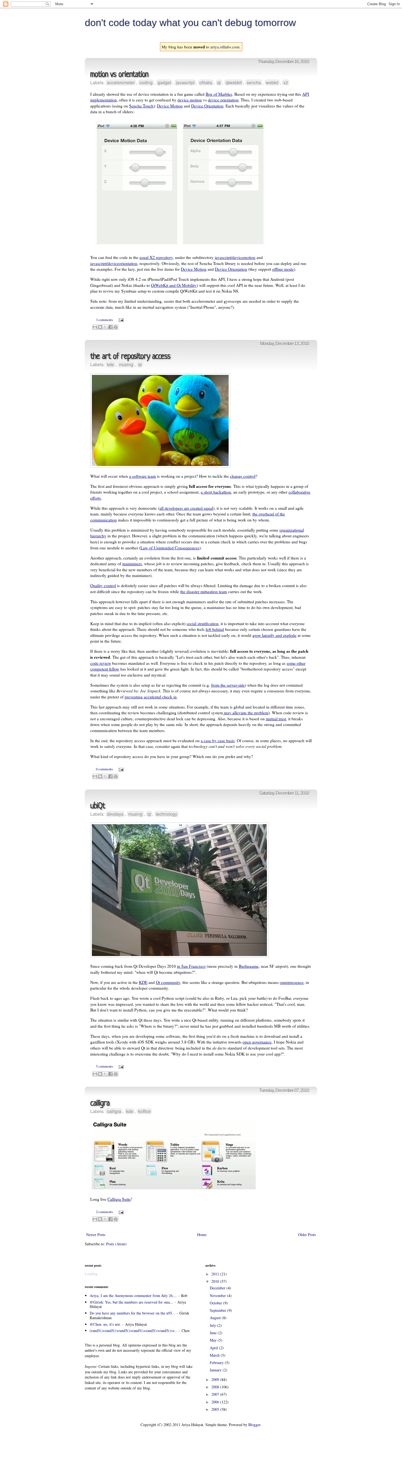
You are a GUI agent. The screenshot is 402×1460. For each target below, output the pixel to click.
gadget (164, 82)
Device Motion (170, 106)
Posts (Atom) (116, 1243)
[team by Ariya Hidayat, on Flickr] (160, 466)
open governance (257, 1042)
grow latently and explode (274, 635)
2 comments (104, 1212)
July (213, 1325)
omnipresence (292, 982)
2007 (215, 1394)
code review (100, 663)
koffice (144, 1111)
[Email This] (95, 327)
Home (201, 1234)
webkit (272, 82)
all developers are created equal (186, 508)
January (216, 1369)
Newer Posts (95, 1234)
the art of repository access (130, 356)
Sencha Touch (141, 106)
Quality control (103, 585)
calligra (99, 1103)
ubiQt (97, 806)
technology (166, 814)
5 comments (104, 1066)
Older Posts (307, 1234)
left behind (215, 629)
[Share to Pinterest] (115, 327)
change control (242, 476)
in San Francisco (191, 966)
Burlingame (249, 966)
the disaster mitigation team (203, 591)
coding (146, 82)
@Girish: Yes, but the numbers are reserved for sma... (131, 1302)
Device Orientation (207, 106)
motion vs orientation (119, 74)
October (216, 1302)
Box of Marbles (219, 94)
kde (110, 364)
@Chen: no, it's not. (105, 1324)
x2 (285, 82)
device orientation (223, 100)
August (216, 1317)
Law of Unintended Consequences (170, 547)
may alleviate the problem (245, 712)
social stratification (203, 623)
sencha (254, 82)
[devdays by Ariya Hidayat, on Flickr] (179, 956)
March (215, 1355)
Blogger (254, 1424)
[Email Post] (120, 319)
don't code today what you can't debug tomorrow (190, 22)
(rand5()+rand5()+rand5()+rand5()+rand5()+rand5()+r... (133, 1330)
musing (126, 364)
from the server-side (228, 685)
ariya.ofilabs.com (225, 46)
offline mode (283, 269)
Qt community (168, 982)
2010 (215, 1281)
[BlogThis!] (100, 327)
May (214, 1340)
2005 (215, 1409)
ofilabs (205, 82)
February (217, 1362)
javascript (185, 82)
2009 (215, 1379)
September (218, 1310)
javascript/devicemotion (235, 257)
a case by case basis (218, 740)
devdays (115, 814)
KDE (143, 982)
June (214, 1332)
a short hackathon (216, 492)
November (218, 1295)
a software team (142, 476)
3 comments (104, 319)
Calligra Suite (119, 1199)
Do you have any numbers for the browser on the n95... (132, 1313)
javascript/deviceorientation (113, 263)
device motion (189, 100)
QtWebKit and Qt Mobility (174, 285)
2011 (215, 1274)
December (218, 1287)
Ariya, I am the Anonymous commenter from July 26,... (133, 1295)
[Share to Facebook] (110, 327)
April (214, 1347)
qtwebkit (234, 82)
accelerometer (121, 82)
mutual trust (276, 718)
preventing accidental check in (151, 697)
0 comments (104, 769)
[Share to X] (105, 327)
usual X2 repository (156, 257)
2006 (215, 1401)
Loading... (93, 1273)
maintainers (132, 563)
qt (219, 82)
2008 (215, 1386)
